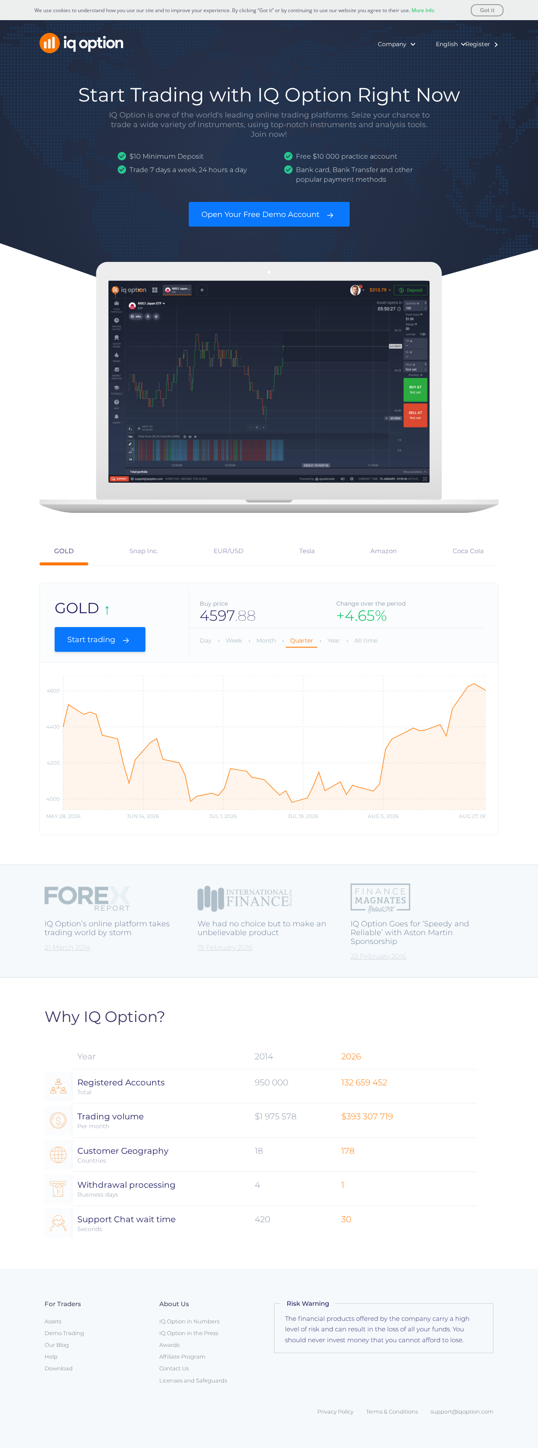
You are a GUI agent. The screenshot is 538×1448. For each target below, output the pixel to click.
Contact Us (174, 1368)
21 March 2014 (67, 947)
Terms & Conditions (392, 1411)
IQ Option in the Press (381, 76)
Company (392, 44)
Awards (359, 89)
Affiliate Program (182, 1356)
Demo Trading (64, 1333)
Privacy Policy (335, 1411)
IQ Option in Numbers (381, 63)
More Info (422, 10)
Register (477, 44)
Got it (487, 10)
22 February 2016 (378, 956)
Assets (53, 1321)
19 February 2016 (225, 947)
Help (51, 1356)
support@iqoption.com (461, 1411)
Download (59, 1368)
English (447, 44)
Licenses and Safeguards (193, 1380)
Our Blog (57, 1344)
